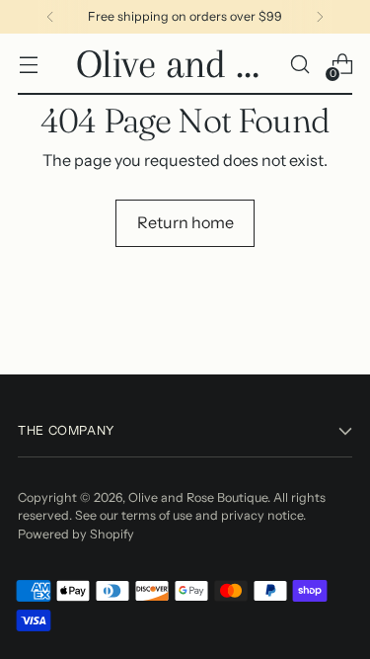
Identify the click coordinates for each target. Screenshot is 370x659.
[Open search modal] (299, 64)
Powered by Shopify (76, 534)
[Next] (319, 17)
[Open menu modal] (28, 64)
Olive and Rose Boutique (197, 497)
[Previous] (50, 17)
